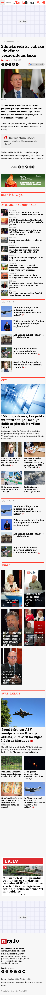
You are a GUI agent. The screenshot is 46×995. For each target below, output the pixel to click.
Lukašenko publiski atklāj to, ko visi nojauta (28, 336)
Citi (17, 41)
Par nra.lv (4, 979)
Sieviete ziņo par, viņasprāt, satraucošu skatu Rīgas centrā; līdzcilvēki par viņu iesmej (23, 267)
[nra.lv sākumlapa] (8, 2)
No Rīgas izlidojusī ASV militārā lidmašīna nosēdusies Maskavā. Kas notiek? (27, 311)
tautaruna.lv (5, 60)
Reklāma (11, 979)
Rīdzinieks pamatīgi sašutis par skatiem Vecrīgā (11, 489)
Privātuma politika (25, 979)
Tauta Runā (9, 41)
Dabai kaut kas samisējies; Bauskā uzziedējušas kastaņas (25, 294)
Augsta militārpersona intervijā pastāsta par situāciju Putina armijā (25, 351)
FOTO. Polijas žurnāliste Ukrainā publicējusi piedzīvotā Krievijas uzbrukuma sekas (25, 232)
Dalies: (14, 167)
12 (25, 367)
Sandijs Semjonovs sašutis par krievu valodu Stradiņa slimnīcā (27, 364)
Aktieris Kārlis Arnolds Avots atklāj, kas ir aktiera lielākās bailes (26, 213)
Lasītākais (9, 302)
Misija (17, 979)
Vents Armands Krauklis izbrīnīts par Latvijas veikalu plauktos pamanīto (26, 285)
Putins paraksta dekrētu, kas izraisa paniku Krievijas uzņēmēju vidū (28, 323)
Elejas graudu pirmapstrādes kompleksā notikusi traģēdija (34, 775)
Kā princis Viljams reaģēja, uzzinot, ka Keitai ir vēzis (26, 258)
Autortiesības (20, 982)
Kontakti (3, 986)
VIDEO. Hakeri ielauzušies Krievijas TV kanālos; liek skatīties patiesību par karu (26, 222)
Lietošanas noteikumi (8, 982)
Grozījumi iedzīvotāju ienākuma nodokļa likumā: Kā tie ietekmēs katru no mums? (11, 802)
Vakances (39, 982)
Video (6, 565)
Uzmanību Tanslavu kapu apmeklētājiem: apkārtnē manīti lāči (11, 774)
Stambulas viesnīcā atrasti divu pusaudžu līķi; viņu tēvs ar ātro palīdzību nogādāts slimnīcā (24, 249)
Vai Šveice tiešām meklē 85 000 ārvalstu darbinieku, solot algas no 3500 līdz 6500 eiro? (34, 462)
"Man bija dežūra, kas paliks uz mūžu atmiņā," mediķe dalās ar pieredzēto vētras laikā (23, 421)
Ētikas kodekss (30, 982)
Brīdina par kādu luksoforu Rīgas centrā (25, 241)
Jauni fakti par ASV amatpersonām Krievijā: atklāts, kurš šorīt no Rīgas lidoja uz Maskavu (21, 735)
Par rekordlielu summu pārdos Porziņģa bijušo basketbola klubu (25, 276)
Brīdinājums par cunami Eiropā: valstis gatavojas (32, 489)
